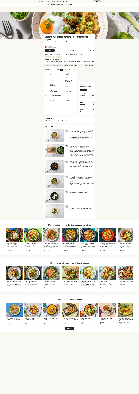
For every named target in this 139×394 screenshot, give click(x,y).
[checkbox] (45, 44)
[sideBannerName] (87, 74)
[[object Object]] (90, 50)
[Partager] (93, 50)
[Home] (43, 4)
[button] (61, 70)
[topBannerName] (69, 9)
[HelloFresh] (40, 1)
